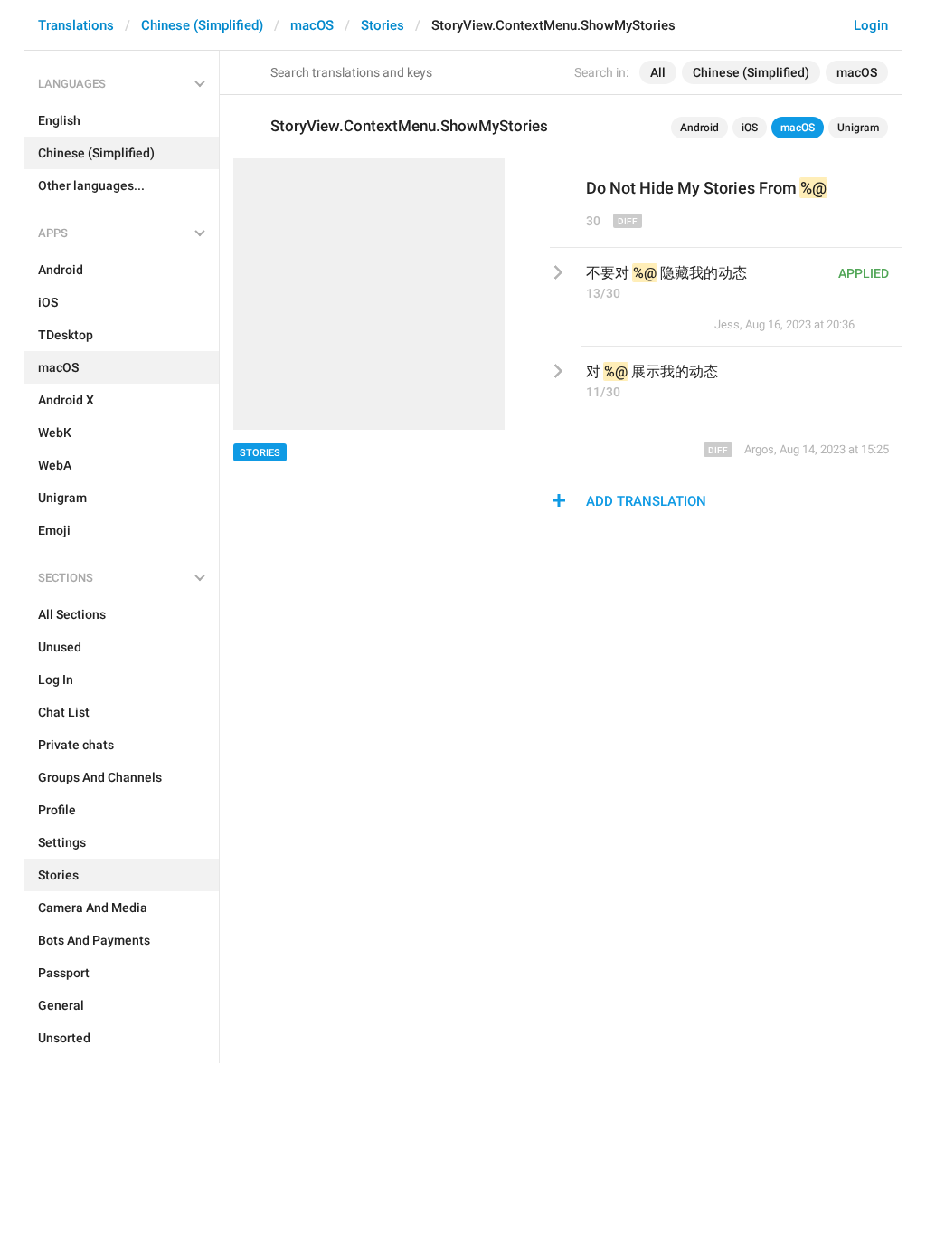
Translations (76, 25)
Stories (382, 25)
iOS (750, 127)
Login (871, 25)
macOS (312, 25)
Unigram (858, 127)
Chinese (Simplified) (202, 25)
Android (699, 127)
